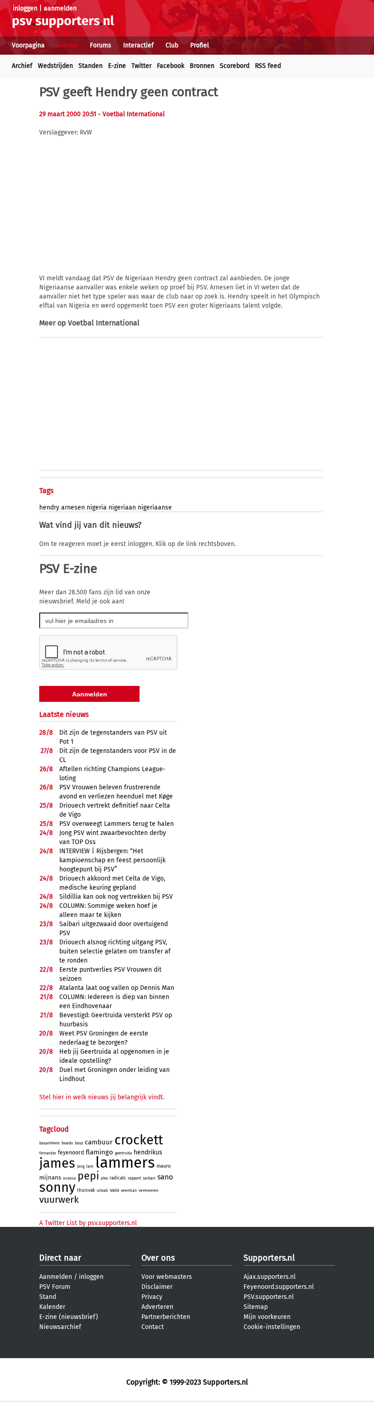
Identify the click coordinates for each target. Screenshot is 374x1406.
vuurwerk (59, 1199)
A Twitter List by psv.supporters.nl (88, 1223)
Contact (152, 1327)
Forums (100, 45)
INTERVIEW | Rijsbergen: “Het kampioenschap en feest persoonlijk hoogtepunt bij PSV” (112, 860)
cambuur (99, 1142)
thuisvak (86, 1190)
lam (90, 1166)
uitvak (102, 1190)
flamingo (99, 1152)
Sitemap (256, 1307)
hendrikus (148, 1152)
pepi (88, 1175)
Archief (22, 66)
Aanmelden (55, 1277)
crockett (138, 1140)
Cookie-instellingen (272, 1327)
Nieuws (67, 45)
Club (172, 45)
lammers (125, 1163)
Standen (90, 66)
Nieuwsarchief (60, 1327)
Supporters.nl (269, 1258)
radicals (117, 1178)
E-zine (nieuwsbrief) (68, 1317)
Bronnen (202, 66)
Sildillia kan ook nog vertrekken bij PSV (116, 897)
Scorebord (234, 66)
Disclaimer (156, 1287)
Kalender (52, 1307)
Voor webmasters (166, 1277)
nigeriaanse (155, 507)
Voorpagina (28, 45)
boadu (67, 1143)
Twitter (141, 66)
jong (80, 1166)
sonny (57, 1187)
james (57, 1163)
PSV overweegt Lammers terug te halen (116, 824)
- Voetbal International (131, 114)
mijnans (50, 1177)
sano (165, 1177)
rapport (134, 1178)
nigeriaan (122, 507)
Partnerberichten (165, 1317)
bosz (79, 1143)
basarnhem (49, 1143)
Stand (47, 1297)
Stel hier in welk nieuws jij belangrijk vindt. (101, 1097)
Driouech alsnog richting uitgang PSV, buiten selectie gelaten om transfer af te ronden (115, 951)
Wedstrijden (55, 66)
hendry (49, 507)
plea (104, 1178)
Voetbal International (104, 323)
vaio (114, 1190)
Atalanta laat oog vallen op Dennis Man (116, 988)
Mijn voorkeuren (267, 1317)
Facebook (170, 66)
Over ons (158, 1258)
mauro (163, 1166)
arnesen (73, 507)
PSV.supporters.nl (269, 1297)
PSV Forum (54, 1287)
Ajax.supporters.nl (270, 1277)
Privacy (151, 1297)
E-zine (117, 66)
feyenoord (71, 1152)
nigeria (97, 507)
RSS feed (268, 66)
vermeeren (148, 1190)
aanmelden (60, 8)
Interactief (138, 45)
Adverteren (157, 1307)
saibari (149, 1178)
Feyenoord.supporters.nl (279, 1287)
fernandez (47, 1153)
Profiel (199, 45)
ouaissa (69, 1178)
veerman (129, 1190)
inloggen (25, 8)
